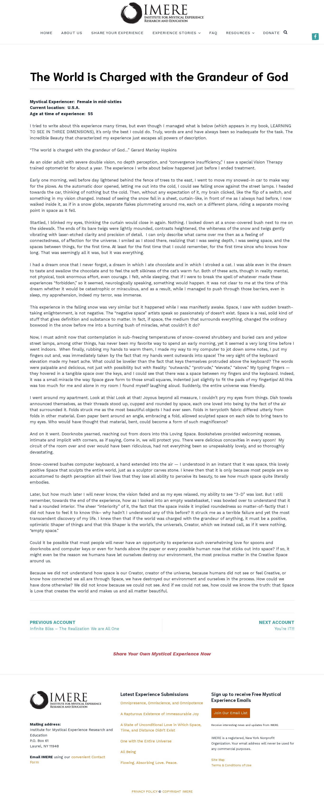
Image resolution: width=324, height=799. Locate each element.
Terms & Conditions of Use (231, 765)
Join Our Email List (230, 713)
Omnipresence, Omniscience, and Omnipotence (161, 703)
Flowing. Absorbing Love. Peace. (148, 763)
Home (46, 33)
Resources (238, 33)
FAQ (213, 33)
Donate (271, 33)
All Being (128, 752)
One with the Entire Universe (145, 741)
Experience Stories (174, 33)
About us (71, 33)
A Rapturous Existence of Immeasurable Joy (159, 714)
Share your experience (117, 33)
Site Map (218, 760)
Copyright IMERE (177, 791)
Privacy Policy (144, 791)
